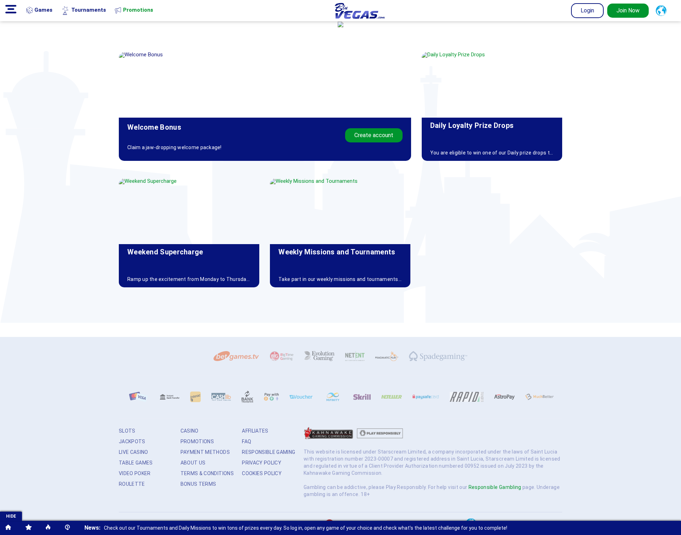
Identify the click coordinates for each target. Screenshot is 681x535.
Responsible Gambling (495, 487)
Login (587, 10)
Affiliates (255, 431)
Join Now (628, 10)
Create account (373, 135)
